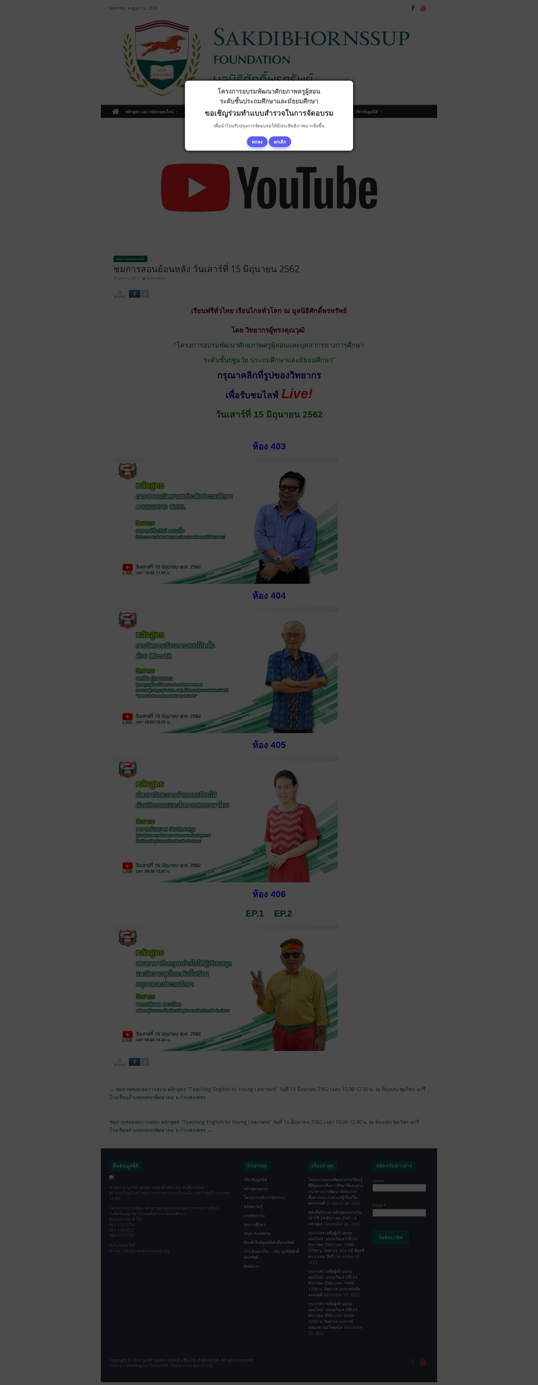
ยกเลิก (280, 142)
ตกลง (257, 142)
